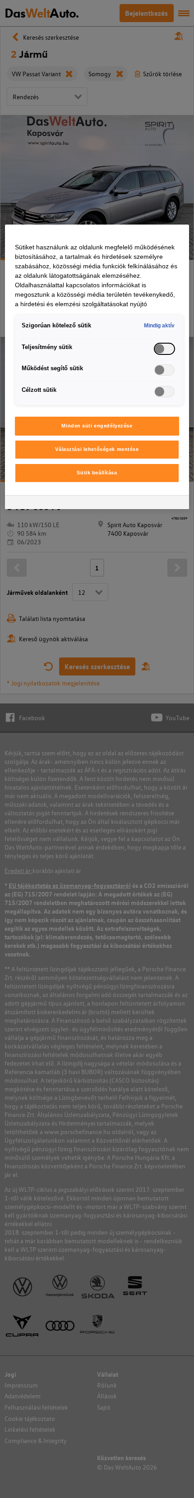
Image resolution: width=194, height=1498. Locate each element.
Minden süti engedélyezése (96, 425)
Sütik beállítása (97, 472)
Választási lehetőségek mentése (97, 449)
